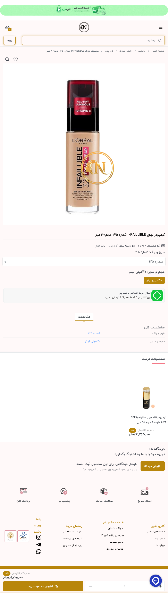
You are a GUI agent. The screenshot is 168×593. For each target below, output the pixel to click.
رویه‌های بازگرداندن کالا (112, 535)
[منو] (161, 27)
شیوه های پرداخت (72, 538)
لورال (97, 245)
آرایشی (142, 51)
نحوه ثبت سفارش (73, 532)
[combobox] (84, 261)
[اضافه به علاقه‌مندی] (15, 59)
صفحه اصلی (158, 51)
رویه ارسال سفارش (72, 545)
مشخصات (84, 316)
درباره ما (161, 545)
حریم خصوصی (116, 542)
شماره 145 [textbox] (156, 261)
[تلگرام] (38, 545)
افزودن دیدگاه (152, 466)
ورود (9, 40)
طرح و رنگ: (157, 252)
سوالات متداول (116, 528)
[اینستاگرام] (38, 537)
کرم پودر (109, 51)
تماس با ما (159, 538)
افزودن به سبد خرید (41, 586)
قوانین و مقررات (115, 549)
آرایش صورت (125, 51)
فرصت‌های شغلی (156, 532)
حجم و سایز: (156, 271)
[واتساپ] (38, 552)
